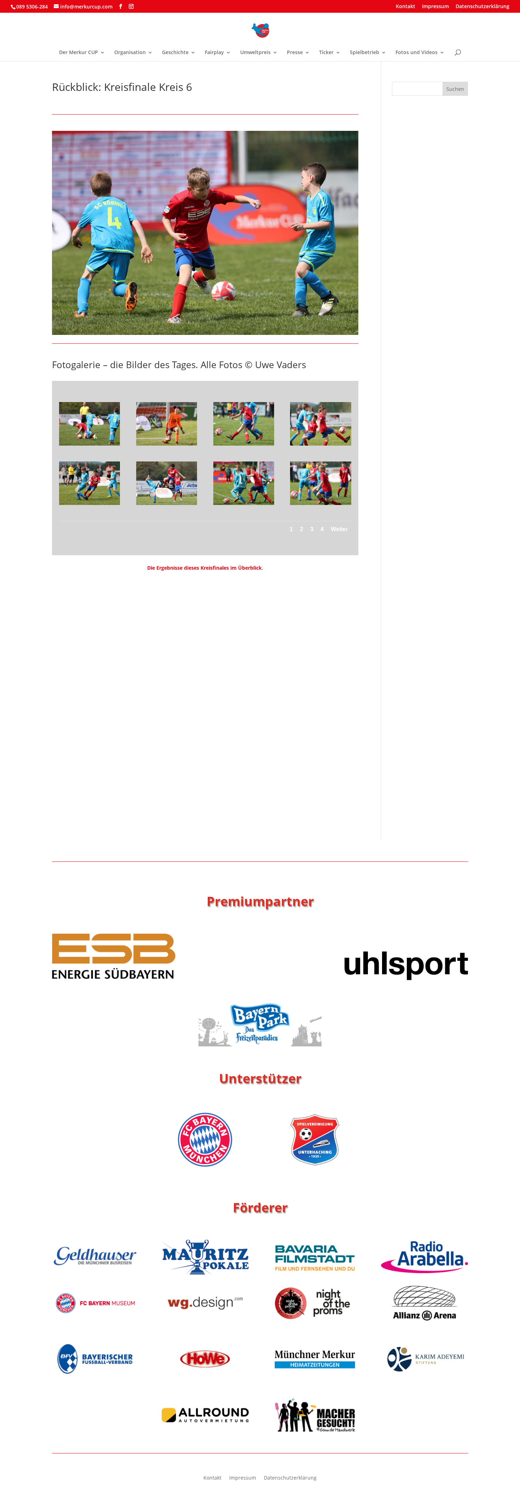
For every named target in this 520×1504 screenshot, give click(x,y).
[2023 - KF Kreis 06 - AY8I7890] (89, 504)
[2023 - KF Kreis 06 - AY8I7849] (320, 504)
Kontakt (405, 7)
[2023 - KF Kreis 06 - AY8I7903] (243, 445)
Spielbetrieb (364, 53)
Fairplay (214, 53)
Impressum (435, 7)
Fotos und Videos (416, 53)
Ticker (326, 53)
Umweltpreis (255, 53)
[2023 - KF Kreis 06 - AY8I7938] (166, 445)
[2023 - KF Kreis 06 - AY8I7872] (243, 504)
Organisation (130, 53)
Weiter (339, 529)
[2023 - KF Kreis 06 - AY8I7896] (320, 445)
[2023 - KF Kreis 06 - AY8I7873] (166, 504)
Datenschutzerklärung (482, 7)
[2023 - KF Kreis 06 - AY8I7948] (89, 445)
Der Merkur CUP (78, 53)
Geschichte (175, 53)
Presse (295, 53)
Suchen (455, 89)
